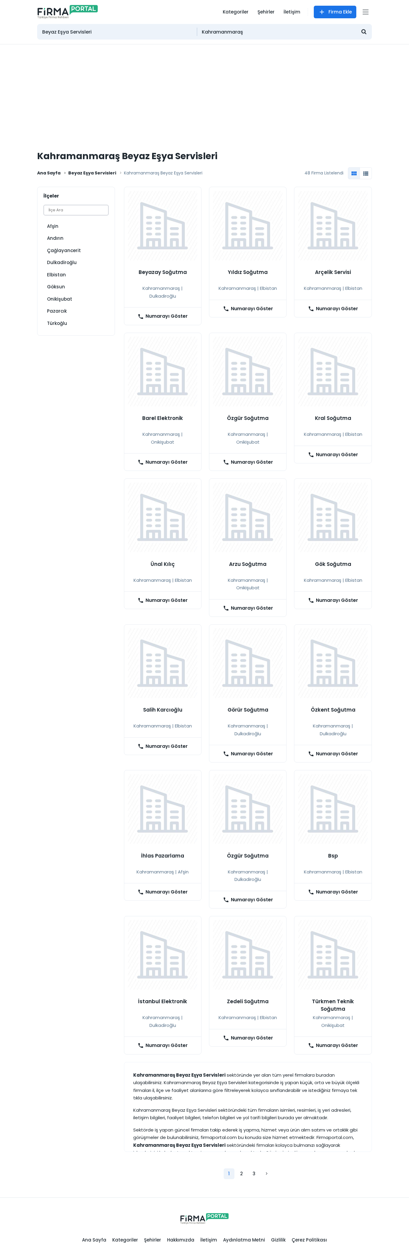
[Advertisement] (204, 89)
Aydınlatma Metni (244, 1240)
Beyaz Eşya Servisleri (92, 173)
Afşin (52, 226)
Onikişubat (59, 299)
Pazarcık (57, 311)
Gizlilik (278, 1240)
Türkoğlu (57, 323)
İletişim (292, 12)
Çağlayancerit (64, 250)
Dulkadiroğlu (62, 262)
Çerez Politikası (309, 1240)
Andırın (55, 238)
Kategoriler (236, 12)
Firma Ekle (340, 12)
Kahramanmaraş (161, 288)
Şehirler (266, 12)
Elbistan (56, 275)
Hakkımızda (180, 1240)
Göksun (56, 287)
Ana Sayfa (48, 173)
